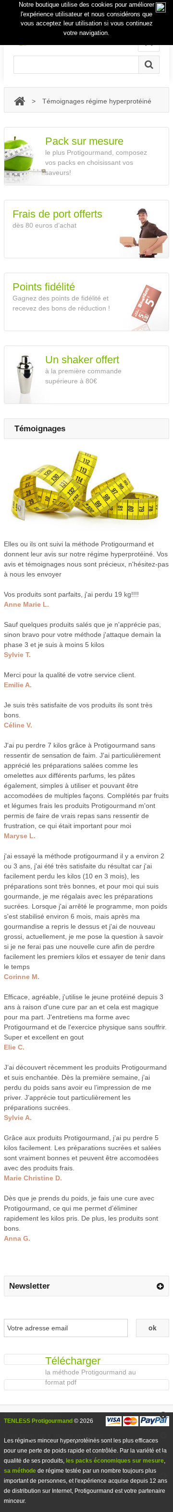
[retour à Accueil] (19, 101)
